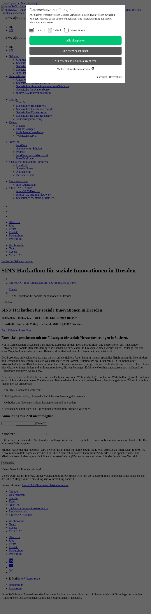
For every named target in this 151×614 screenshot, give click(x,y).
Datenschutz (115, 77)
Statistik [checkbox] (57, 30)
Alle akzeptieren (75, 40)
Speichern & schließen (75, 50)
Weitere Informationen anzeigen (74, 69)
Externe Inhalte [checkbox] (77, 30)
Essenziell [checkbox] (40, 30)
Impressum (101, 77)
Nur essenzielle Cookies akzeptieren (75, 60)
